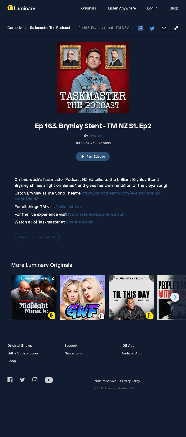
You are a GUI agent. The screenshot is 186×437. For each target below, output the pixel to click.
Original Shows (19, 345)
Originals (89, 8)
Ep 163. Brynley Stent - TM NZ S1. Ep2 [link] (108, 27)
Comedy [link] (14, 27)
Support (71, 345)
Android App (132, 353)
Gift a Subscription (22, 353)
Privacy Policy (130, 381)
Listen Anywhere (122, 8)
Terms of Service (104, 381)
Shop (174, 8)
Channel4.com (79, 222)
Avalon (95, 135)
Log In (152, 8)
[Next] (174, 297)
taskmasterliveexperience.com (97, 214)
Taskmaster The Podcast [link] (50, 27)
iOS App (128, 345)
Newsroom (73, 353)
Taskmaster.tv (69, 206)
